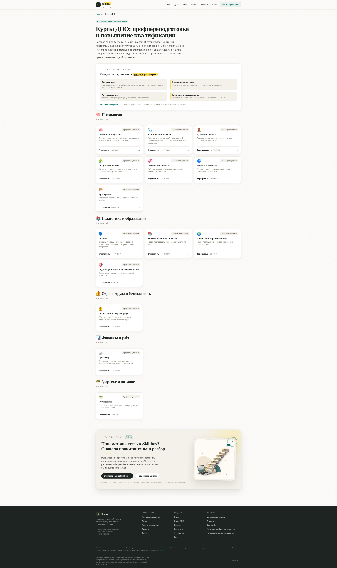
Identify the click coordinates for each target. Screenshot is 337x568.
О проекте (211, 521)
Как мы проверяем (230, 4)
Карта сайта (212, 525)
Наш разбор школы (147, 476)
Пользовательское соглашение (220, 533)
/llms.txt (161, 550)
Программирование (151, 517)
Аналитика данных (150, 525)
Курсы (168, 4)
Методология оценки (216, 517)
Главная (99, 14)
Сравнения (179, 533)
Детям (184, 4)
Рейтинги (204, 4)
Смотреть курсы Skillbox (117, 476)
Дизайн (145, 529)
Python (145, 521)
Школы (194, 4)
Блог (214, 4)
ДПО (176, 4)
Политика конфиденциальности (221, 529)
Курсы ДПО (179, 521)
